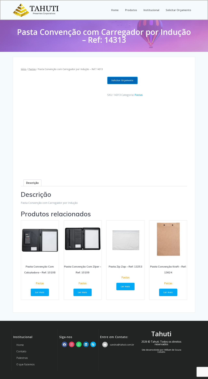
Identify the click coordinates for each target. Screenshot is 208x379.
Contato (21, 351)
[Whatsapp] (79, 344)
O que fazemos (25, 364)
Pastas (32, 69)
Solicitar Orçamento (178, 10)
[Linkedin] (86, 344)
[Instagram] (71, 344)
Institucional (151, 10)
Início (23, 69)
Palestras (22, 358)
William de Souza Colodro (169, 350)
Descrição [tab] (32, 183)
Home (115, 10)
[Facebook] (64, 344)
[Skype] (93, 344)
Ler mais (39, 292)
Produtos (131, 10)
